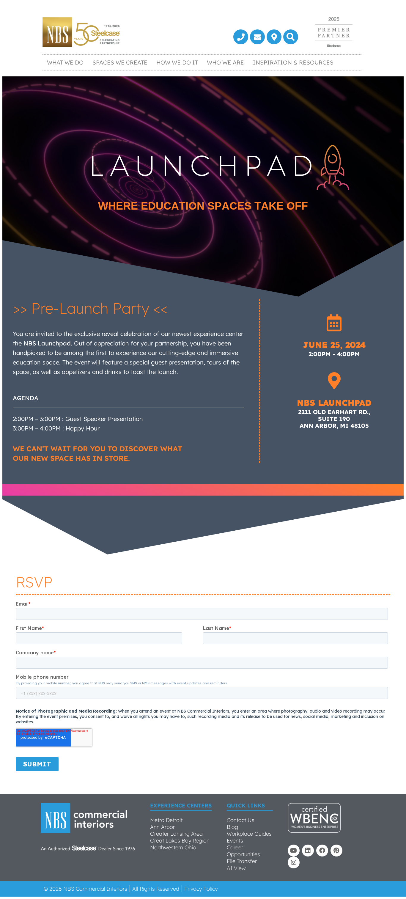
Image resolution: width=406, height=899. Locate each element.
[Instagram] (294, 862)
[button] (290, 36)
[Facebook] (322, 850)
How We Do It (177, 62)
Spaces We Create (119, 62)
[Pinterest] (336, 850)
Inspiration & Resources (293, 62)
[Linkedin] (308, 850)
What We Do (65, 62)
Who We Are (225, 62)
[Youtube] (294, 850)
